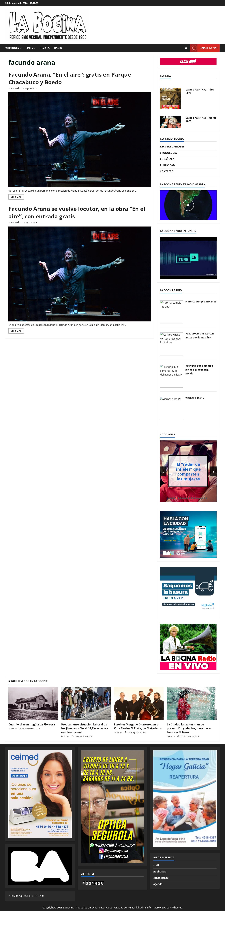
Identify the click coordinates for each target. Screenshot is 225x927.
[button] (170, 498)
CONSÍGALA (167, 159)
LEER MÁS (17, 197)
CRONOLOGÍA (168, 153)
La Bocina (12, 88)
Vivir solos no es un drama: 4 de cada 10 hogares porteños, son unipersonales (200, 471)
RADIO (58, 48)
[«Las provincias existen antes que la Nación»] (171, 344)
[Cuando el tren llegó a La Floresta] (33, 703)
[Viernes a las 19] (171, 408)
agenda (157, 884)
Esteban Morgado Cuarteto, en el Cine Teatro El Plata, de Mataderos (138, 726)
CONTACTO (166, 171)
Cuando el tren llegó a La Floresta (31, 724)
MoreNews (160, 907)
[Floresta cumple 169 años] (171, 311)
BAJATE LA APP (208, 48)
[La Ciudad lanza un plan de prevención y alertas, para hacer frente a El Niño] (192, 703)
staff (156, 865)
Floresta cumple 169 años (200, 301)
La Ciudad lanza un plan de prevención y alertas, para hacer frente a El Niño (189, 728)
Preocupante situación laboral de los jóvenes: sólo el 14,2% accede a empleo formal (85, 728)
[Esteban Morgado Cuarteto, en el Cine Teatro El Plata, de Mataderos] (139, 703)
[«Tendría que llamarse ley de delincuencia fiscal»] (171, 376)
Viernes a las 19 (194, 398)
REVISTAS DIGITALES (172, 146)
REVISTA (45, 48)
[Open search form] (186, 48)
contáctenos (161, 878)
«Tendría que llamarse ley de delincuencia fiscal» (199, 369)
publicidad (159, 871)
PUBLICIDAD (167, 165)
